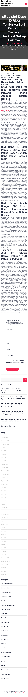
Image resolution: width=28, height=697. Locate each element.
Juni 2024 (3, 491)
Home (7, 44)
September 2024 (5, 481)
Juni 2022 (3, 548)
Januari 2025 (4, 467)
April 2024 (3, 497)
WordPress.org (5, 678)
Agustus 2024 (4, 484)
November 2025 (5, 444)
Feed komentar (6, 674)
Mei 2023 (3, 534)
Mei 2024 (3, 494)
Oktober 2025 (4, 447)
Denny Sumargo (6, 592)
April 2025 (3, 457)
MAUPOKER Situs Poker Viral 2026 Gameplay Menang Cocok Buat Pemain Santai (13, 390)
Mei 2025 (3, 454)
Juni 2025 (3, 451)
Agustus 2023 (4, 524)
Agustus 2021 (4, 564)
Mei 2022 (3, 551)
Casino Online (5, 588)
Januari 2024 (4, 507)
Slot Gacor (4, 631)
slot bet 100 (4, 626)
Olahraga (4, 613)
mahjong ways (5, 609)
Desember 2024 (5, 471)
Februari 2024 (4, 504)
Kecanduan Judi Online (8, 605)
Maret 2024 (4, 501)
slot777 (3, 643)
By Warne (13, 73)
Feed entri (4, 670)
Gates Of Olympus (6, 596)
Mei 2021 (3, 574)
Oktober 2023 (4, 517)
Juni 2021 (3, 571)
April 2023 (3, 537)
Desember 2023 (5, 511)
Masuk (3, 665)
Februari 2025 (4, 464)
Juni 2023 (3, 531)
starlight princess (6, 652)
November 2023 (5, 514)
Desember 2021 (5, 558)
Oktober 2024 (4, 477)
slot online (4, 639)
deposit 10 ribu (5, 110)
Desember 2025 (5, 441)
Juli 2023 (3, 527)
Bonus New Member (7, 584)
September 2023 (5, 521)
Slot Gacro (4, 635)
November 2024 (5, 474)
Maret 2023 (4, 541)
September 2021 (5, 561)
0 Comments (17, 75)
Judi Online (4, 601)
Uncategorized (16, 44)
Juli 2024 (3, 487)
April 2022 (3, 554)
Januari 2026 (4, 437)
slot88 (3, 648)
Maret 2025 (4, 461)
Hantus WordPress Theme (19, 693)
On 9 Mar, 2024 (5, 73)
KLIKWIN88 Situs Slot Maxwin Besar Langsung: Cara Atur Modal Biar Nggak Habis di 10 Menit (13, 413)
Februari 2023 (4, 544)
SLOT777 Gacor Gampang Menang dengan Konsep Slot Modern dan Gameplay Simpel (11, 405)
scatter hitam (5, 622)
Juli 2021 (3, 568)
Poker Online (5, 618)
